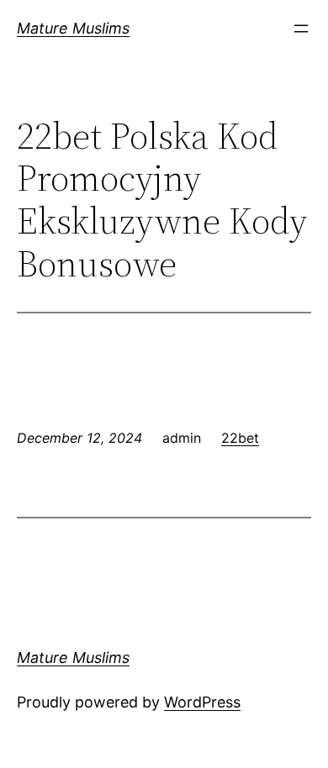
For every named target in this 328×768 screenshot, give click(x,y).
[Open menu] (301, 28)
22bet (240, 437)
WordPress (202, 702)
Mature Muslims (73, 28)
